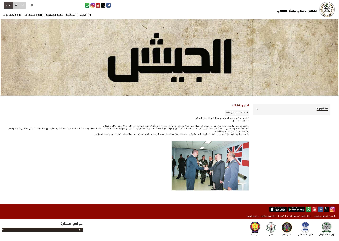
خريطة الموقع (252, 216)
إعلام (40, 15)
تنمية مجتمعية (54, 15)
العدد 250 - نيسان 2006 (237, 113)
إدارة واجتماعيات (12, 15)
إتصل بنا (281, 216)
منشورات (30, 15)
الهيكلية (71, 15)
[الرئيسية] (327, 9)
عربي (8, 5)
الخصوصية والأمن (267, 216)
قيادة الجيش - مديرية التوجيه (299, 216)
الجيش (83, 15)
